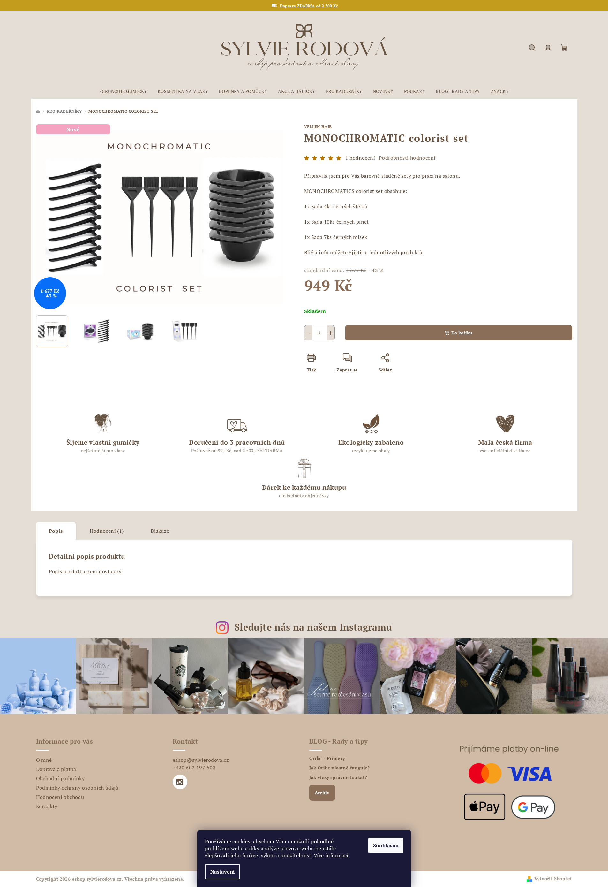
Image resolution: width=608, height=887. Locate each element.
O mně (44, 759)
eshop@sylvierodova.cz (201, 759)
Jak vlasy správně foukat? (338, 777)
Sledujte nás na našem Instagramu (313, 627)
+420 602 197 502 (194, 767)
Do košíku (461, 333)
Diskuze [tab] (160, 530)
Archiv (322, 793)
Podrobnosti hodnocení (407, 157)
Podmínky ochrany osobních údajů (77, 787)
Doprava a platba (56, 769)
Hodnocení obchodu (60, 796)
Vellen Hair (318, 126)
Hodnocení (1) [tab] (107, 530)
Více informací (331, 855)
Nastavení (222, 871)
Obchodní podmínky (60, 778)
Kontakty (46, 806)
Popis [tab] (56, 530)
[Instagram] (180, 782)
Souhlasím (386, 845)
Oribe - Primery (327, 758)
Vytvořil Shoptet (553, 879)
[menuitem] (123, 91)
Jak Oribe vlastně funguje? (339, 768)
